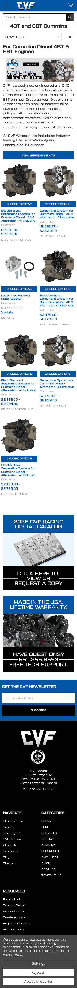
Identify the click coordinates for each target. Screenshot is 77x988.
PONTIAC (47, 839)
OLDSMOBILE (50, 851)
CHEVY (46, 821)
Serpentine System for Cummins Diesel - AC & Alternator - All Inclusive (57, 214)
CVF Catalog (12, 839)
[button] (70, 37)
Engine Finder (13, 899)
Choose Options (19, 204)
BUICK (45, 863)
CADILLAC (48, 869)
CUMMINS (48, 845)
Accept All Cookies (38, 981)
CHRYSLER (49, 833)
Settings (38, 963)
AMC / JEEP (49, 857)
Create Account (14, 917)
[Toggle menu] (5, 5)
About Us (10, 845)
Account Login (13, 911)
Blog (6, 857)
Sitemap (9, 863)
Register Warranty (16, 923)
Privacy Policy (13, 954)
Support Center (14, 905)
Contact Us (11, 851)
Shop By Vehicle (14, 821)
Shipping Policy (14, 929)
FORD (45, 827)
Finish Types (12, 833)
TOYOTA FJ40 (51, 875)
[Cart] (71, 5)
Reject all (38, 972)
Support (9, 827)
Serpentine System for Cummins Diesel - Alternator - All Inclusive (57, 383)
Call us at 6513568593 (39, 788)
